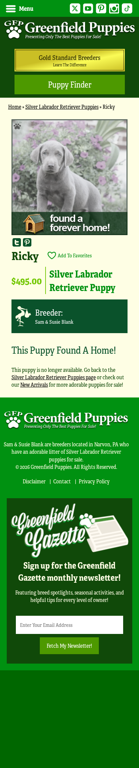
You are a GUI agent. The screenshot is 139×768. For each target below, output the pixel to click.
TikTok (127, 8)
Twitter (75, 8)
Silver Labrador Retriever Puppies (62, 106)
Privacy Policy (94, 481)
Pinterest (101, 8)
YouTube (88, 8)
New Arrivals (34, 384)
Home (14, 106)
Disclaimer (34, 481)
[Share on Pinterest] (27, 242)
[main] (69, 256)
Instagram (114, 8)
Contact (62, 481)
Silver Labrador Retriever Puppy (82, 280)
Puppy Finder (69, 84)
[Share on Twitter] (16, 242)
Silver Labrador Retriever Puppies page (53, 377)
